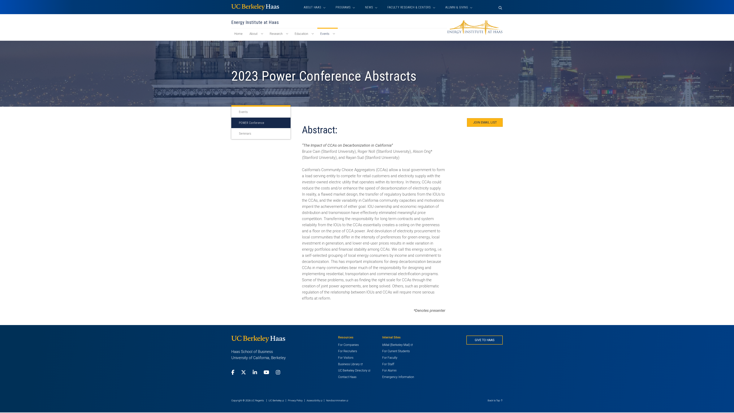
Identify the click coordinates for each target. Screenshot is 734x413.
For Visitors (345, 357)
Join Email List (485, 122)
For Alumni (389, 370)
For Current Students (396, 351)
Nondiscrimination (337, 400)
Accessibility (314, 400)
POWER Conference (251, 123)
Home (240, 35)
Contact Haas (347, 377)
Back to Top (494, 400)
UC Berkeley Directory (354, 370)
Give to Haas (484, 340)
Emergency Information (398, 377)
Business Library (350, 364)
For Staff (388, 364)
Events (324, 34)
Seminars (245, 133)
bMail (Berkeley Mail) (397, 345)
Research (276, 34)
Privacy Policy (295, 400)
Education (301, 34)
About (253, 34)
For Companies (348, 345)
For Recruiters (347, 351)
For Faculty (389, 357)
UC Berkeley (276, 400)
